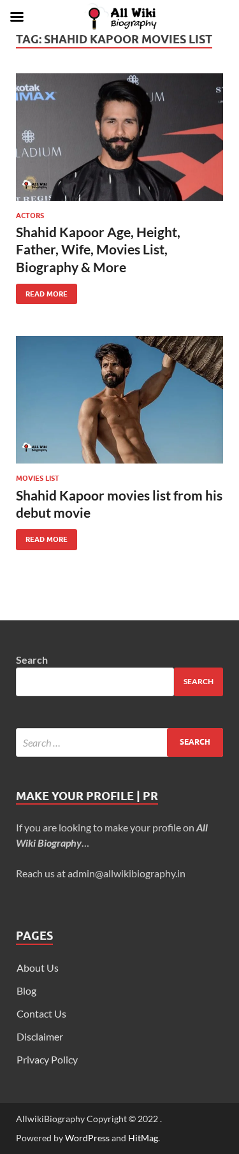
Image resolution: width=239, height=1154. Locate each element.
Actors (30, 215)
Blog (26, 990)
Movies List (37, 478)
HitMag (143, 1137)
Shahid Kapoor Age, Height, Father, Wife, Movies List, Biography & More (98, 249)
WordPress (87, 1137)
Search (32, 660)
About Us (38, 967)
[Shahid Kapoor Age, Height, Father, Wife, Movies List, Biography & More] (119, 137)
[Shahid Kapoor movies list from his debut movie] (119, 400)
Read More (42, 291)
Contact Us (41, 1013)
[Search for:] (119, 742)
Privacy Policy (47, 1059)
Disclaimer (40, 1036)
